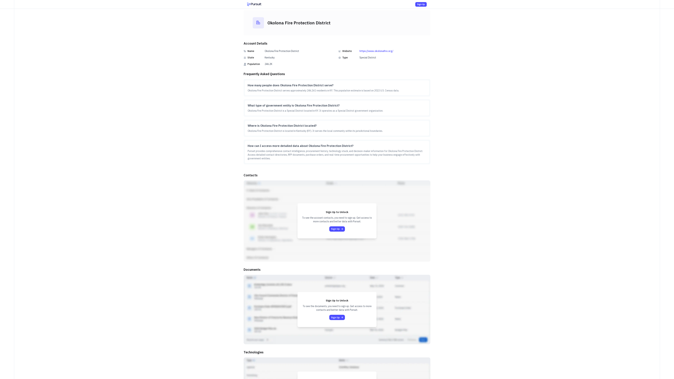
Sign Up (421, 4)
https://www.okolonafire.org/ (376, 51)
